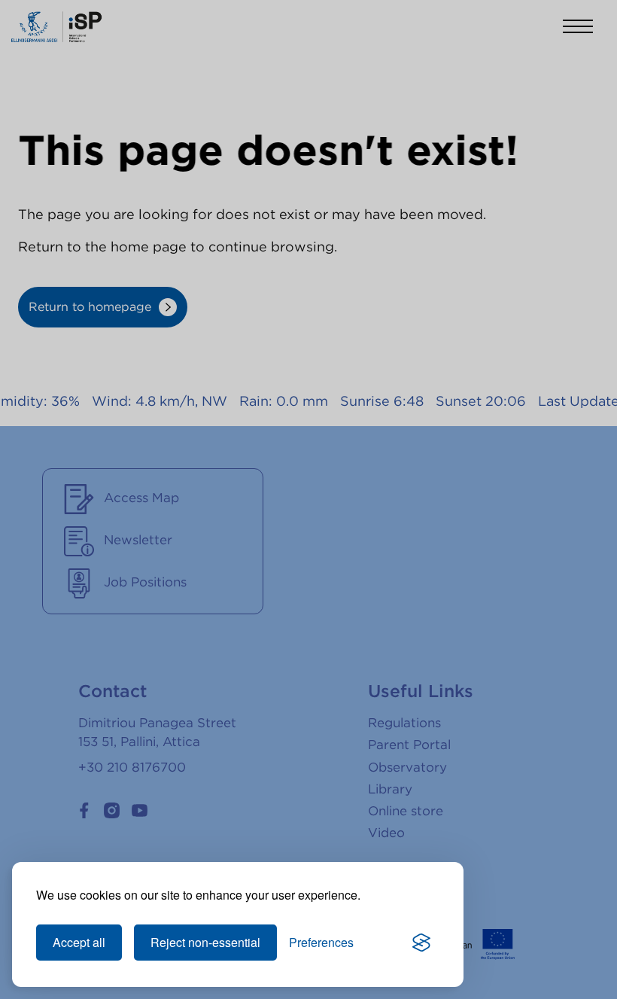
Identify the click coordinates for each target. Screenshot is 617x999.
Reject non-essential (205, 942)
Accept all (79, 942)
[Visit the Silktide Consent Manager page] (421, 942)
